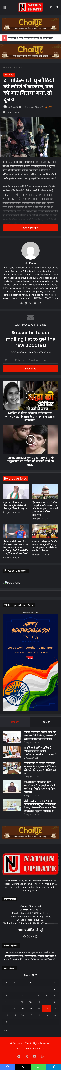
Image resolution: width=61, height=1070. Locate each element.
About (28, 1048)
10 (6, 1002)
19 (22, 1008)
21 (38, 1008)
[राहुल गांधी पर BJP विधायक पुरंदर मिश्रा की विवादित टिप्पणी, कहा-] (16, 491)
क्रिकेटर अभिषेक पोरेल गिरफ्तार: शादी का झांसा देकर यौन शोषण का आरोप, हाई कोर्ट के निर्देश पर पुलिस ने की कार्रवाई (15, 547)
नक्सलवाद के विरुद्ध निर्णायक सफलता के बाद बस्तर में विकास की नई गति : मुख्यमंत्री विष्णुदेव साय (40, 768)
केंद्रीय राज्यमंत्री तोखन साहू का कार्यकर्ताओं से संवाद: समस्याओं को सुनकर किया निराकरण (40, 736)
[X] (31, 303)
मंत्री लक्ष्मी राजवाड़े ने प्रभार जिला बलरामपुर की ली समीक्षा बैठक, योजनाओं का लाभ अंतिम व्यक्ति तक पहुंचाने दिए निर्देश (40, 806)
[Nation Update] (30, 7)
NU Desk (12, 107)
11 (14, 1002)
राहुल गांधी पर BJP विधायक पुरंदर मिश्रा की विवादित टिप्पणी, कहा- (15, 505)
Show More (29, 227)
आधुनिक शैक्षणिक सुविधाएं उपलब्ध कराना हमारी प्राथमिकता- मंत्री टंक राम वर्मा (39, 751)
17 (6, 1008)
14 (38, 1002)
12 (22, 1002)
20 (30, 1008)
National (18, 67)
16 (54, 1002)
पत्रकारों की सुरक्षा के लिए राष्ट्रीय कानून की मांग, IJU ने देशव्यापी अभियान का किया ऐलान (45, 546)
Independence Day (30, 612)
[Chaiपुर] (30, 24)
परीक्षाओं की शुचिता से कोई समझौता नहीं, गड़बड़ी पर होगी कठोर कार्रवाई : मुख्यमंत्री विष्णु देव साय (40, 787)
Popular (45, 721)
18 (14, 1008)
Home (8, 67)
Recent (15, 721)
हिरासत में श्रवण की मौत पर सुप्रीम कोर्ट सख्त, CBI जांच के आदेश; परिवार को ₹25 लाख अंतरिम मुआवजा (45, 508)
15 (46, 1002)
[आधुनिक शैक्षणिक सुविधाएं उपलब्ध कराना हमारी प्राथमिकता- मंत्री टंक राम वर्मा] (12, 752)
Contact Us (39, 1048)
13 (30, 1002)
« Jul (4, 1030)
